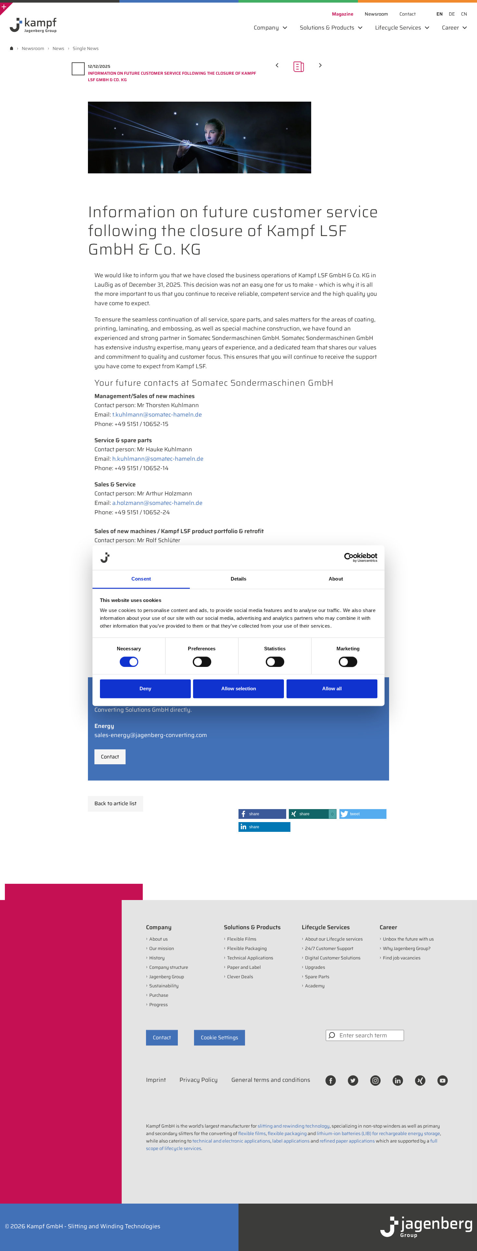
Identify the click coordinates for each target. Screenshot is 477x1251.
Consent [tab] (141, 579)
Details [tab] (239, 579)
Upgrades (315, 967)
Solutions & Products (252, 927)
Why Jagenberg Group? (407, 948)
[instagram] (375, 1079)
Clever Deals (240, 976)
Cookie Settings (219, 1037)
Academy (314, 985)
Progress (158, 1004)
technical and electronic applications (231, 1141)
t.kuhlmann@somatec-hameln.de (157, 414)
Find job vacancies (402, 957)
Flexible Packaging (247, 948)
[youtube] (442, 1079)
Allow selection (238, 689)
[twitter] (353, 1079)
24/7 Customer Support (329, 948)
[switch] (202, 662)
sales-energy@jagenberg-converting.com (150, 735)
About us (158, 939)
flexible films (252, 1133)
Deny (145, 689)
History (157, 957)
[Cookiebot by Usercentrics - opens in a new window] (349, 557)
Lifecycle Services (326, 927)
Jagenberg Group (166, 976)
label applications (291, 1141)
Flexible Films (241, 939)
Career (388, 927)
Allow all (332, 689)
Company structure (168, 967)
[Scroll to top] (463, 1237)
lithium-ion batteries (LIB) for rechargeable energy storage (378, 1133)
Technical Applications (250, 957)
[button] (262, 814)
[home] (11, 48)
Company (159, 927)
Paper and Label (244, 967)
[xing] (420, 1079)
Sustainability (163, 985)
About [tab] (336, 579)
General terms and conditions (270, 1079)
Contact (110, 757)
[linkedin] (398, 1079)
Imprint (156, 1079)
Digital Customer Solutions (333, 957)
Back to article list (115, 803)
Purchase (158, 995)
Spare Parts (317, 976)
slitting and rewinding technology (294, 1126)
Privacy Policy (198, 1079)
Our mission (161, 948)
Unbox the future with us (408, 939)
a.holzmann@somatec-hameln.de (157, 502)
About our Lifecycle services (334, 939)
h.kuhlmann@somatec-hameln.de (157, 458)
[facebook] (330, 1079)
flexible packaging (287, 1133)
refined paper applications (347, 1141)
